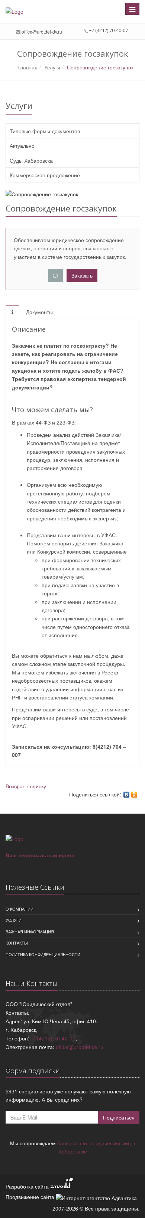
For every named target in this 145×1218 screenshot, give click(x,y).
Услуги (14, 920)
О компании (19, 909)
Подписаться (119, 1117)
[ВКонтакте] (126, 795)
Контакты (17, 943)
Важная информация (30, 931)
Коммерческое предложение (45, 175)
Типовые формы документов (45, 131)
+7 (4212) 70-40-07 (52, 1038)
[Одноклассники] (134, 795)
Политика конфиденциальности (43, 954)
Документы (39, 312)
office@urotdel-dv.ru (42, 31)
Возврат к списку (26, 786)
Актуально (22, 145)
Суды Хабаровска (31, 160)
